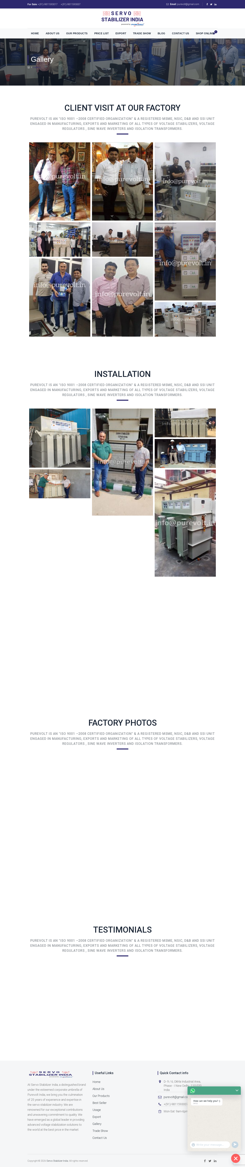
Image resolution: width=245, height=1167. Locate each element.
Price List (101, 33)
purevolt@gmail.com (177, 1097)
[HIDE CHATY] (235, 1158)
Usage (96, 1110)
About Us (53, 33)
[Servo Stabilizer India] (123, 18)
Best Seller (99, 1103)
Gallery (97, 1124)
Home (35, 33)
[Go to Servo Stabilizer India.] (29, 67)
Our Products (77, 33)
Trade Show (142, 33)
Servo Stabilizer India (57, 1161)
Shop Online (205, 33)
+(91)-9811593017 (48, 4)
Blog (161, 33)
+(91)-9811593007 (70, 4)
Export (121, 33)
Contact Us (180, 33)
